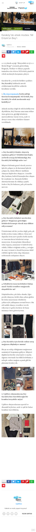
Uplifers (9, 45)
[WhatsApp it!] (32, 52)
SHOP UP (22, 3)
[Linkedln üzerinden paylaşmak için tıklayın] (18, 52)
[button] (2, 2)
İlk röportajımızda (11, 94)
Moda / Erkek (7, 28)
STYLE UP (18, 28)
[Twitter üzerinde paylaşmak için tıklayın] (13, 52)
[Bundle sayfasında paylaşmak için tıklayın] (3, 56)
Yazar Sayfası (27, 513)
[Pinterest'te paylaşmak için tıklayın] (23, 52)
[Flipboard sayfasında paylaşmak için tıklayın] (27, 52)
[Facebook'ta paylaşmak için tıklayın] (9, 52)
